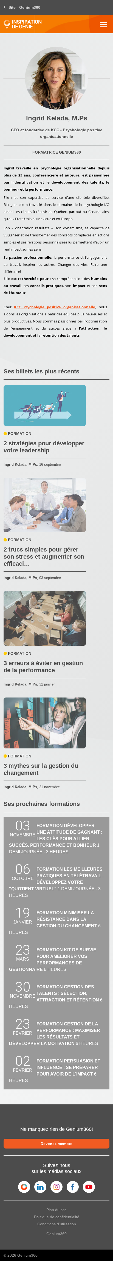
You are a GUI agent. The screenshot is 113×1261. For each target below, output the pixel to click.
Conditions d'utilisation (56, 1224)
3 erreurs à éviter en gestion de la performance (43, 667)
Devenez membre (56, 1143)
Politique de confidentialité (56, 1217)
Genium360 (56, 1234)
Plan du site (56, 1210)
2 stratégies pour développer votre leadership (44, 447)
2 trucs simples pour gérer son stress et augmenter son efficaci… (44, 556)
